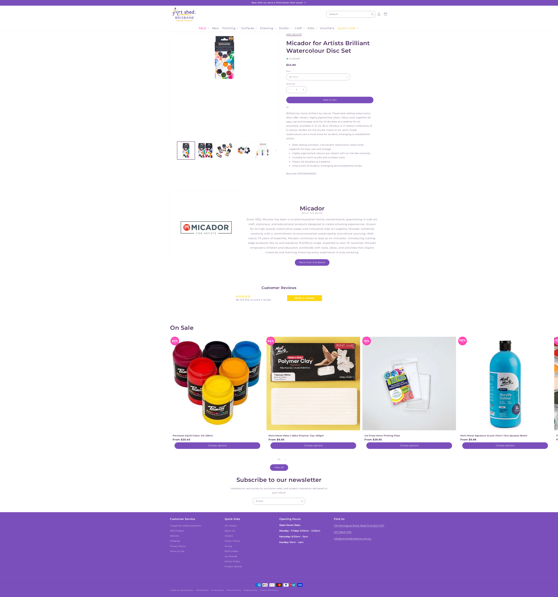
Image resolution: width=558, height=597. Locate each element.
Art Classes (231, 525)
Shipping (175, 541)
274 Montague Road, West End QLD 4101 (359, 525)
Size (288, 71)
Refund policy (202, 590)
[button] (203, 28)
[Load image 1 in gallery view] (186, 150)
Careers (229, 536)
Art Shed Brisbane (185, 590)
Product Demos (233, 566)
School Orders (232, 561)
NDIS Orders (177, 530)
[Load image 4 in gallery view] (244, 150)
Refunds (174, 536)
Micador (294, 34)
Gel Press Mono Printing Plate (382, 435)
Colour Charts (232, 541)
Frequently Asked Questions (185, 525)
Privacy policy (217, 590)
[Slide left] (173, 150)
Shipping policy (250, 590)
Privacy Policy (178, 546)
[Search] (372, 14)
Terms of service (233, 590)
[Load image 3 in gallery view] (224, 150)
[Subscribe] (302, 501)
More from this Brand (312, 262)
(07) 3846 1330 (343, 532)
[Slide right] (276, 150)
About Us (230, 530)
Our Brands (231, 556)
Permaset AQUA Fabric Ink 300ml (193, 435)
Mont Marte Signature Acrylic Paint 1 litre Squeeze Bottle (493, 435)
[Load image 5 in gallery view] (263, 150)
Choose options (217, 445)
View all (279, 467)
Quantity (290, 84)
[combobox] (351, 14)
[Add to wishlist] (287, 107)
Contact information (269, 590)
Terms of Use (177, 551)
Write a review (304, 298)
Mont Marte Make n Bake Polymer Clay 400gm (296, 435)
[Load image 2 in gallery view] (205, 150)
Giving (228, 546)
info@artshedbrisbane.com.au (352, 538)
